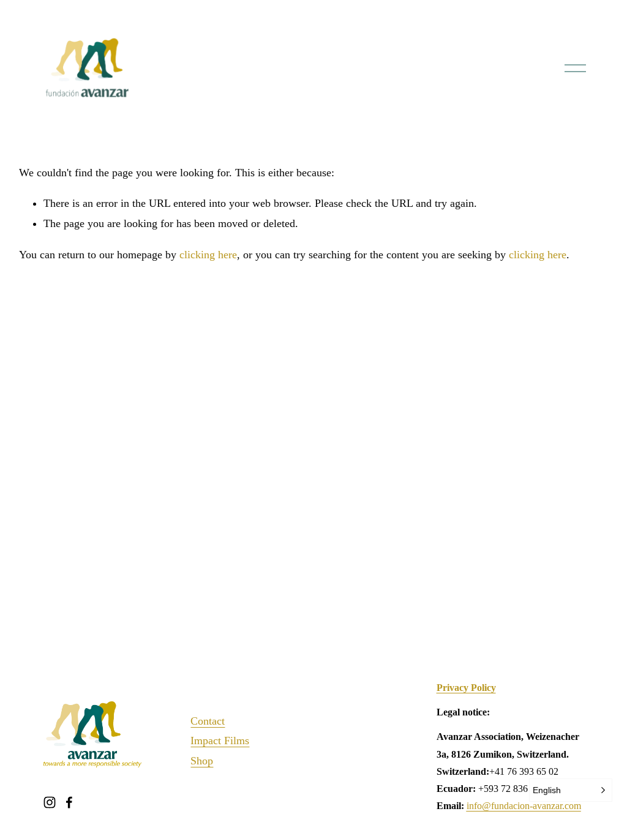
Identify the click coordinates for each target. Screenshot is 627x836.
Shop (201, 761)
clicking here (208, 254)
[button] (571, 790)
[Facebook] (69, 802)
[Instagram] (49, 802)
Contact (207, 721)
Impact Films (219, 740)
